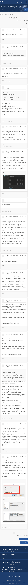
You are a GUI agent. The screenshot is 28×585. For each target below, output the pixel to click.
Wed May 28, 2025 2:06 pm (7, 451)
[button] (3, 17)
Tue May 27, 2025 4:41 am (6, 267)
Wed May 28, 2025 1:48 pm (7, 418)
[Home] (1, 2)
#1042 (25, 199)
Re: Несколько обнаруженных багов (14, 29)
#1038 (25, 68)
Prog (7, 30)
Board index (7, 14)
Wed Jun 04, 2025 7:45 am (6, 527)
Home (1, 14)
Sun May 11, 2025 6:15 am (6, 41)
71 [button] (16, 17)
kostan (8, 47)
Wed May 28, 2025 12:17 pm (7, 360)
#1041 (25, 151)
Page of (19, 20)
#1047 (25, 334)
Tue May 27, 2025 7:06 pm (7, 329)
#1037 (25, 46)
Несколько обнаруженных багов (13, 6)
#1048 (25, 365)
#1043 (25, 216)
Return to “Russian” (5, 542)
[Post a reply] (26, 9)
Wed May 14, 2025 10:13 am (7, 146)
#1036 (25, 29)
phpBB (9, 582)
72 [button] (19, 17)
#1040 (25, 126)
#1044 (25, 255)
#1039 (25, 86)
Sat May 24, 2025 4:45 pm (6, 211)
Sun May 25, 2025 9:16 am (6, 250)
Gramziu (17, 583)
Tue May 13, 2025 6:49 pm (7, 81)
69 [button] (11, 17)
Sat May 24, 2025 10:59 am (7, 194)
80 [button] (22, 17)
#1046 (25, 299)
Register (22, 2)
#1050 (25, 456)
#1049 (25, 423)
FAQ (19, 576)
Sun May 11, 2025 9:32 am (6, 63)
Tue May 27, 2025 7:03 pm (7, 294)
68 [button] (9, 17)
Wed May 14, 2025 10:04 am (7, 121)
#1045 (25, 272)
